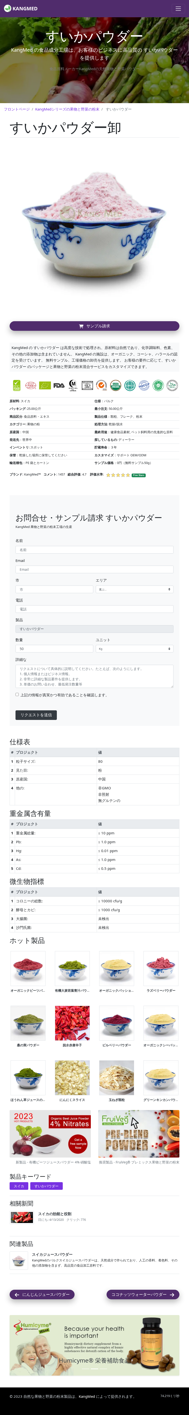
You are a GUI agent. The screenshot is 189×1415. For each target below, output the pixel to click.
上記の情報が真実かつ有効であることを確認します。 (64, 694)
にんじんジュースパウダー (44, 1294)
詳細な (21, 659)
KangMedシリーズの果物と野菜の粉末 (67, 109)
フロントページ (17, 109)
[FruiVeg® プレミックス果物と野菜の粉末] (138, 1134)
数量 (19, 639)
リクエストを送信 (36, 714)
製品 (19, 619)
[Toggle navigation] (178, 8)
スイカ (19, 1186)
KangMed (87, 1396)
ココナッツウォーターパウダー (140, 1294)
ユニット (103, 639)
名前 (19, 540)
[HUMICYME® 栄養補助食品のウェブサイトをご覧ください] (94, 1345)
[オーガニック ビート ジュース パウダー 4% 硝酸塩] (50, 1134)
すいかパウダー (46, 1186)
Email (20, 560)
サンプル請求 (96, 326)
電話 (19, 600)
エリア (101, 580)
